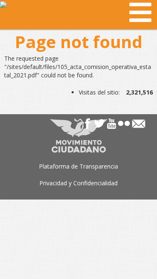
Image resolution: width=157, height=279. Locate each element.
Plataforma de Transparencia (78, 166)
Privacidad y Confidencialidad (78, 183)
